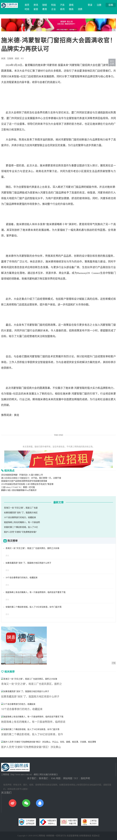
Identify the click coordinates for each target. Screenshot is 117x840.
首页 (27, 5)
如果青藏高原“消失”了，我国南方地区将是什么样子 (28, 563)
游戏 (71, 5)
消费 (80, 9)
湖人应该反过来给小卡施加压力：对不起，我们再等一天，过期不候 (31, 478)
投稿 (110, 5)
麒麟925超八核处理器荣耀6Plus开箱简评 (19, 490)
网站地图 (67, 778)
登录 (90, 5)
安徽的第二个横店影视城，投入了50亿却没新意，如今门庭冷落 (33, 607)
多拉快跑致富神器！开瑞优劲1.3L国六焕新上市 (22, 475)
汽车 (62, 5)
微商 (71, 9)
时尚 (27, 9)
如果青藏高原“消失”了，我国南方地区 (21, 513)
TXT (75, 778)
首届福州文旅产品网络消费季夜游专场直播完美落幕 (24, 481)
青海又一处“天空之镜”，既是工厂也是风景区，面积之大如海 (32, 548)
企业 (53, 9)
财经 (44, 5)
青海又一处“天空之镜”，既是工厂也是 (21, 508)
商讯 (62, 9)
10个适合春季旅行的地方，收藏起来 (20, 517)
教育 (44, 9)
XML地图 (55, 778)
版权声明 (85, 778)
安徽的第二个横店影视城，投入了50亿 (21, 527)
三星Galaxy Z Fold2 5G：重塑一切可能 (18, 487)
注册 (99, 5)
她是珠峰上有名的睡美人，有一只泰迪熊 (22, 522)
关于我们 (31, 778)
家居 (36, 9)
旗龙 (16, 415)
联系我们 (43, 778)
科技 (53, 5)
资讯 (36, 5)
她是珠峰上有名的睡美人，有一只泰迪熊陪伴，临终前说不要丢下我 (35, 592)
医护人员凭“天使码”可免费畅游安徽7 (20, 532)
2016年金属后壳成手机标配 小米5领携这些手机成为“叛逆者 (27, 484)
